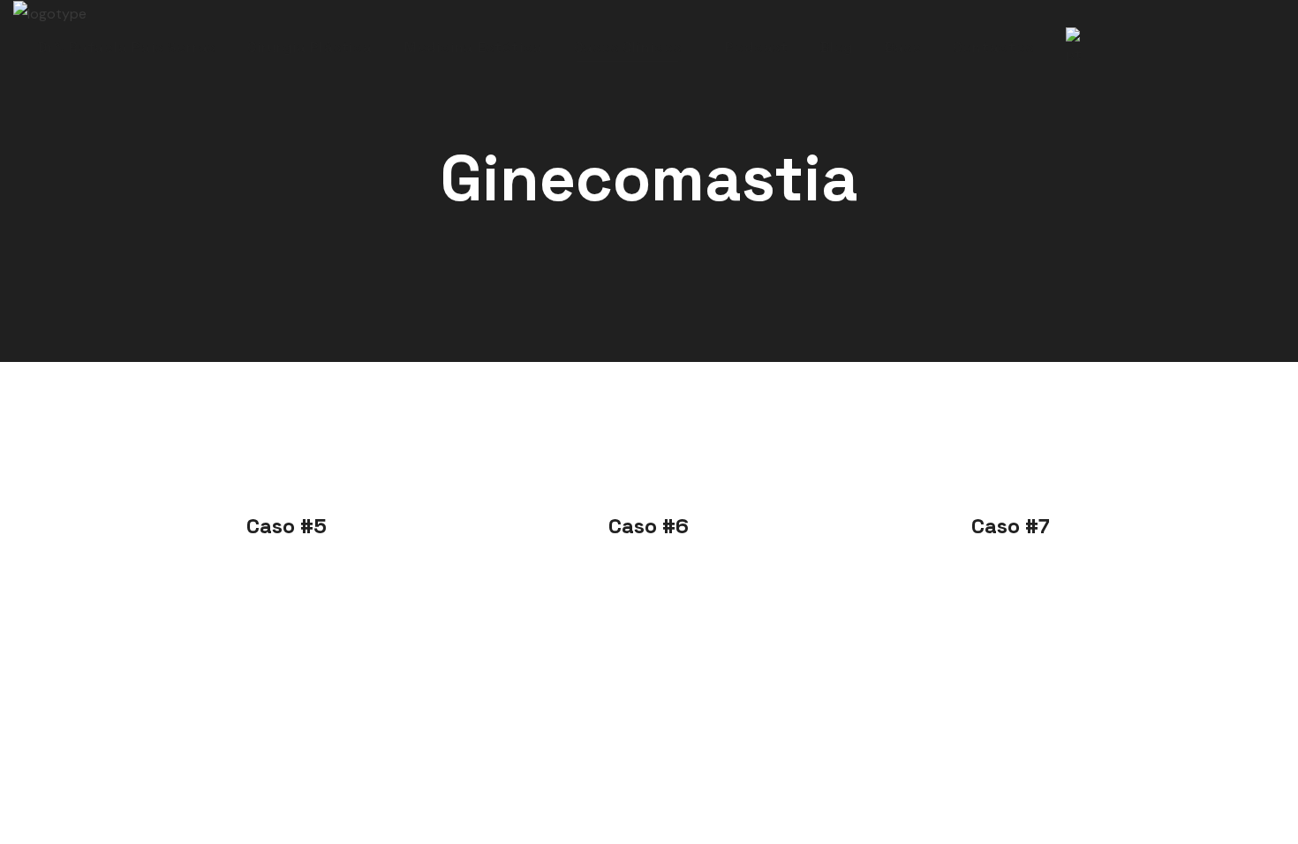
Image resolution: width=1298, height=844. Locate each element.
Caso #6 (648, 525)
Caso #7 (1010, 525)
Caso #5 (286, 525)
